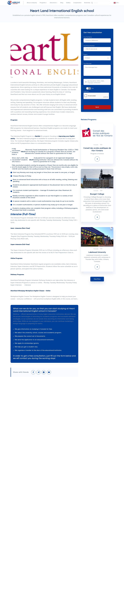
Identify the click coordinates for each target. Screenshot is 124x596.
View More (97, 279)
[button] (116, 3)
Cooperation (77, 2)
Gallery (68, 2)
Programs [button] (43, 2)
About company (32, 2)
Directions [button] (53, 2)
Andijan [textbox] (87, 58)
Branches (87, 2)
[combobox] (97, 58)
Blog (61, 2)
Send (97, 107)
